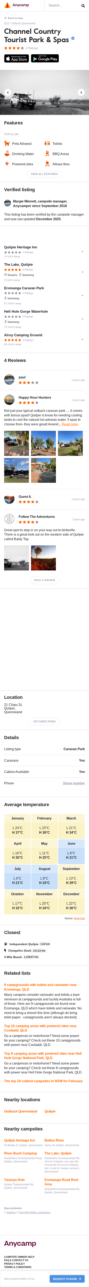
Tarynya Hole (14, 1180)
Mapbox (11, 1212)
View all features (44, 174)
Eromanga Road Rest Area (61, 1182)
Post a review (44, 580)
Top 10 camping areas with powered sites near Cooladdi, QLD (40, 1028)
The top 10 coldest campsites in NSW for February (43, 1081)
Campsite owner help (19, 1256)
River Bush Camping (20, 1153)
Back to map (15, 18)
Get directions (44, 721)
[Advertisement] (44, 639)
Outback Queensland (23, 23)
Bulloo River (54, 1140)
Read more (70, 424)
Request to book (65, 1278)
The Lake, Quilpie (58, 1153)
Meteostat (79, 918)
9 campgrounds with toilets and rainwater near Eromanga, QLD (40, 987)
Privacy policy (14, 1263)
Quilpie (49, 1111)
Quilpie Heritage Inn (19, 1140)
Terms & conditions (17, 1267)
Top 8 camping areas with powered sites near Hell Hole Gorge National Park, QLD (43, 1056)
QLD (6, 23)
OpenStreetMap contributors (35, 1212)
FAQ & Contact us (16, 1260)
